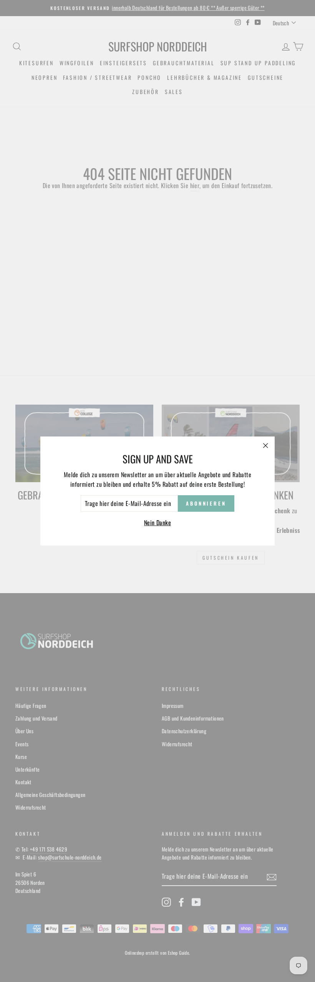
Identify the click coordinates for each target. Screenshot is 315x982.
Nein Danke (157, 522)
